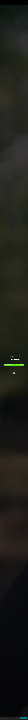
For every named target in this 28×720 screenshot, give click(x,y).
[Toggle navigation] (3, 2)
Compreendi (23, 718)
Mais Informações (7, 718)
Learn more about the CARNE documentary (14, 364)
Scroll (14, 373)
